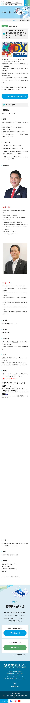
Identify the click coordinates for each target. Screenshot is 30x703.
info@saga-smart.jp (21, 678)
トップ (3, 20)
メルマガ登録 (4, 701)
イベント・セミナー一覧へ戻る (12, 577)
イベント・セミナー (12, 20)
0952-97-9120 (10, 678)
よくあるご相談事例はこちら (19, 655)
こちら (6, 376)
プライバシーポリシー (15, 693)
